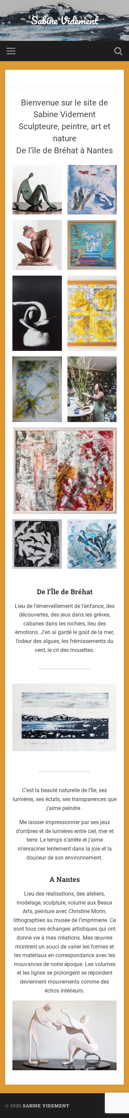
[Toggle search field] (118, 51)
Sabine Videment (64, 20)
